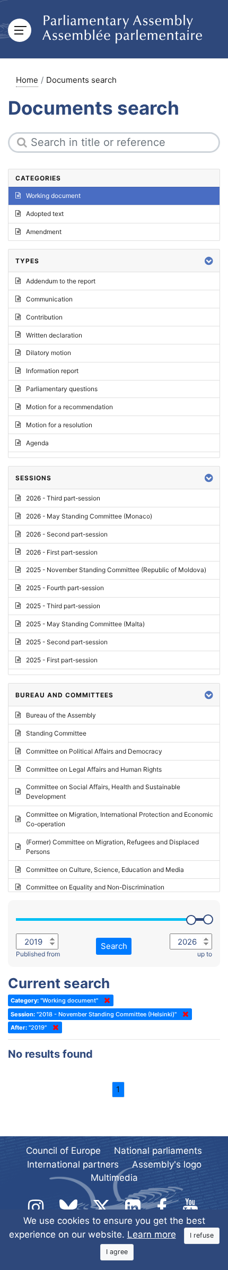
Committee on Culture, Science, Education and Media (105, 870)
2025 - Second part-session (67, 642)
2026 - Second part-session (67, 534)
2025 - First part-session (62, 660)
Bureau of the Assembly (61, 715)
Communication (49, 299)
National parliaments (158, 1150)
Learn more (151, 1234)
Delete (105, 1000)
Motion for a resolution (59, 425)
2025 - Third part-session (63, 606)
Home (27, 80)
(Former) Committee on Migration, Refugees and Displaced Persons (112, 847)
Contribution (44, 317)
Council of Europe (63, 1150)
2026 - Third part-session (63, 498)
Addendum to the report (60, 281)
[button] (209, 261)
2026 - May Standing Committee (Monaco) (89, 516)
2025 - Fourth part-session (65, 588)
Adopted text (45, 214)
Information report (52, 371)
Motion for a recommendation (69, 407)
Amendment (44, 232)
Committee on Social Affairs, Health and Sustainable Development (103, 791)
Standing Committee (56, 733)
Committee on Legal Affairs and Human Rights (94, 769)
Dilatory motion (48, 353)
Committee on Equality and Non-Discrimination (95, 887)
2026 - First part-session (62, 552)
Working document (53, 196)
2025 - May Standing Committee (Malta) (85, 624)
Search (114, 946)
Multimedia (114, 1177)
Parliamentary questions (62, 389)
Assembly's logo (166, 1164)
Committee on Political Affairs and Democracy (94, 751)
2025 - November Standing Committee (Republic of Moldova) (116, 570)
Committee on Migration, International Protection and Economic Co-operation (119, 819)
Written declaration (54, 335)
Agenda (37, 443)
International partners (73, 1164)
